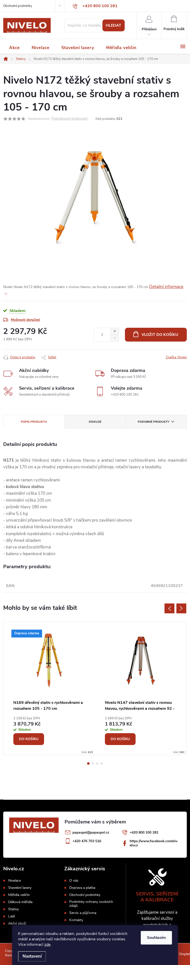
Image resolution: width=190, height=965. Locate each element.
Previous (169, 608)
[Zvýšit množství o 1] (115, 331)
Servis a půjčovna (82, 913)
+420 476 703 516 (86, 841)
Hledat (113, 25)
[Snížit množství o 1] (115, 338)
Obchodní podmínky (17, 6)
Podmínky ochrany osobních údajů (91, 904)
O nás (73, 881)
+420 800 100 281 (144, 832)
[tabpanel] (49, 688)
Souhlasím (156, 937)
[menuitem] (14, 47)
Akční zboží (17, 924)
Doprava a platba (82, 888)
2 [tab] (93, 763)
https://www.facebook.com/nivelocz (153, 843)
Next (181, 608)
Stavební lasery (19, 888)
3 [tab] (97, 763)
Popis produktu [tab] (34, 422)
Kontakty (76, 920)
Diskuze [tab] (95, 422)
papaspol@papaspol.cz (90, 832)
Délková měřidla (20, 902)
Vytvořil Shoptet (178, 954)
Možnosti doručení (25, 319)
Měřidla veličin (19, 895)
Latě (11, 916)
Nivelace (14, 881)
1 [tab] (88, 763)
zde (47, 944)
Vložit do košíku (160, 334)
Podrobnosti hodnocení (69, 119)
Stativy (13, 909)
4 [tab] (101, 763)
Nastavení (32, 956)
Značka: (176, 357)
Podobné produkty (153, 422)
